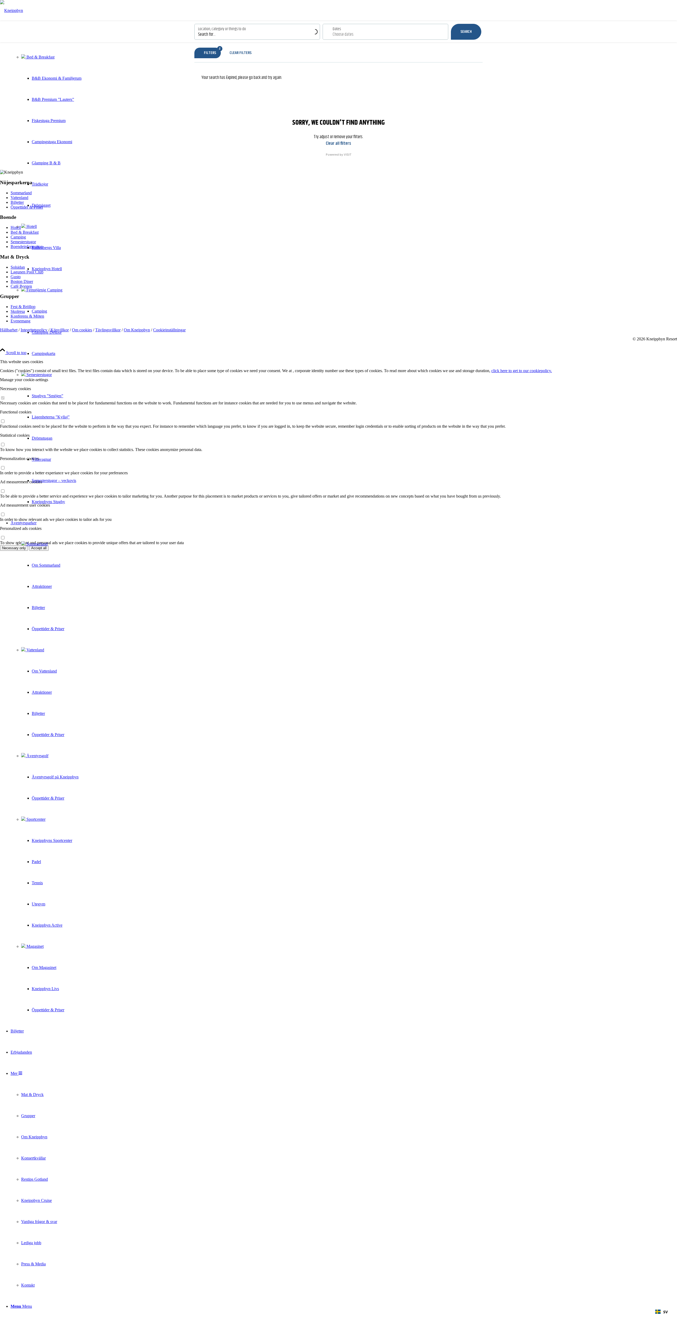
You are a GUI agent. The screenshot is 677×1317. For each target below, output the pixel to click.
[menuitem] (46, 268)
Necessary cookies (15, 388)
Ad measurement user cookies (25, 505)
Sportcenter (35, 819)
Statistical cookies (15, 435)
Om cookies (82, 330)
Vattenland (34, 650)
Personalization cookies (19, 458)
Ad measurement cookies (21, 482)
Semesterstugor (38, 374)
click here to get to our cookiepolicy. (521, 370)
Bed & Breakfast (39, 57)
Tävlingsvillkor (108, 330)
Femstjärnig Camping (43, 290)
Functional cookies (15, 412)
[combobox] (661, 1311)
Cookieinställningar (169, 330)
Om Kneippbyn (137, 330)
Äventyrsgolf (36, 756)
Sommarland (36, 544)
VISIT (347, 154)
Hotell (31, 226)
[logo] (11, 10)
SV (665, 1311)
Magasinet (34, 946)
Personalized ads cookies (21, 528)
